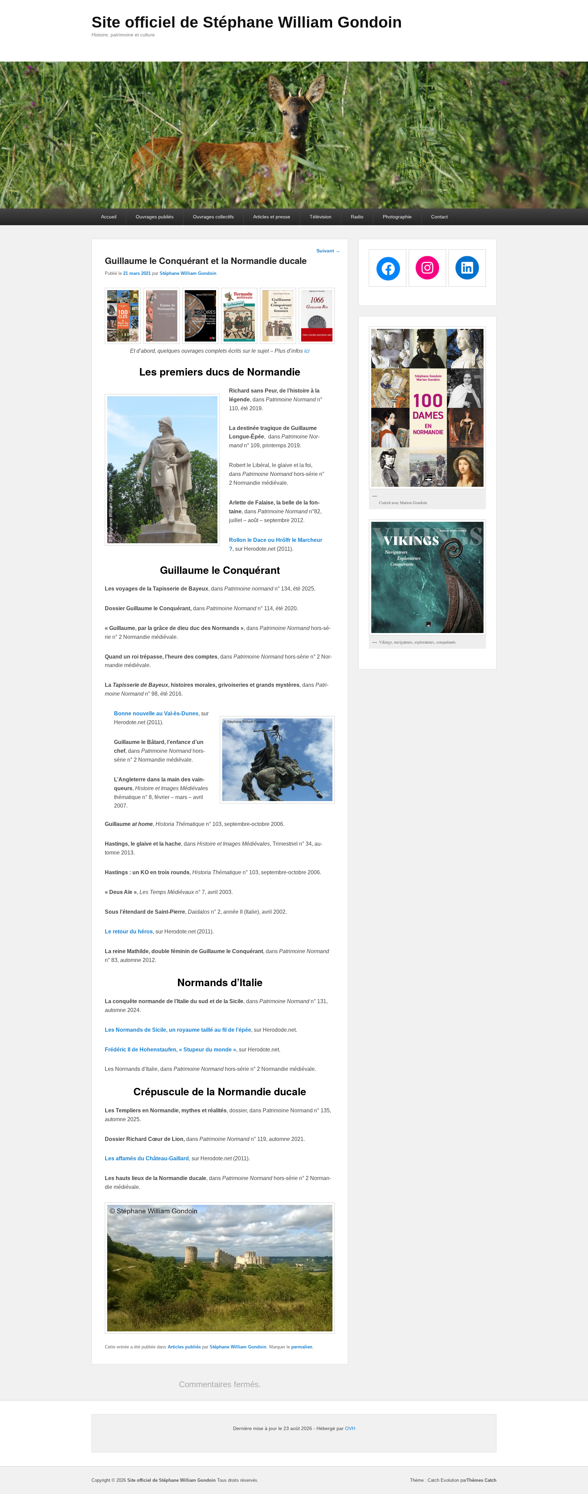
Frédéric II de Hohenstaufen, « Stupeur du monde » (170, 1049)
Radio (357, 216)
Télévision (320, 216)
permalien (301, 1346)
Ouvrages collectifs (213, 216)
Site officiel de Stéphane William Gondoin (247, 22)
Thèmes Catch (481, 1480)
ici (307, 351)
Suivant (328, 250)
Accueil (108, 216)
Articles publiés (184, 1346)
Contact (439, 216)
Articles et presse (271, 216)
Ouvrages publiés (155, 216)
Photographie (397, 216)
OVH (350, 1428)
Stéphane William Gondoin (188, 273)
